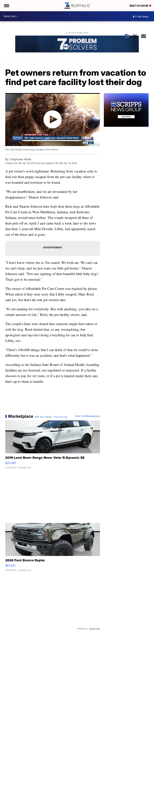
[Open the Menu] (6, 5)
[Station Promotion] (77, 44)
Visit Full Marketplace (87, 416)
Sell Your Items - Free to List (51, 417)
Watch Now (139, 5)
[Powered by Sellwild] (94, 628)
